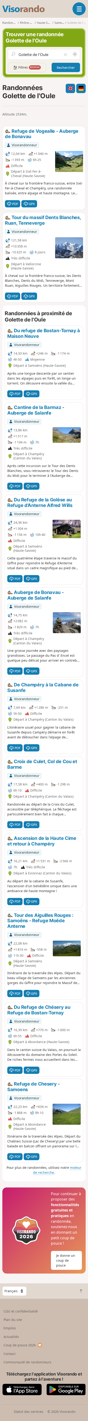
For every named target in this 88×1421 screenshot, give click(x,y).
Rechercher (66, 67)
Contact (9, 1353)
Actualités (11, 1336)
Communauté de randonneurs (27, 1362)
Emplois (10, 1328)
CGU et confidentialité (21, 1311)
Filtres (28, 67)
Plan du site (13, 1319)
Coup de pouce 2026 (20, 1345)
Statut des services (28, 1411)
